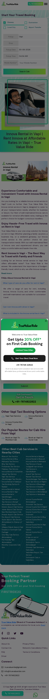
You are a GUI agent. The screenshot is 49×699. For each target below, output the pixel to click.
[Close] (45, 320)
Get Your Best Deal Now (26, 358)
